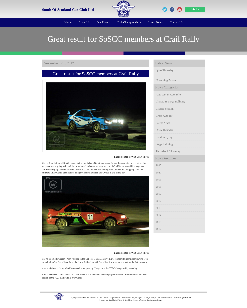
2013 (158, 222)
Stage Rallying (164, 144)
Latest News (155, 22)
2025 (158, 165)
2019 (158, 179)
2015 (158, 208)
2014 (158, 215)
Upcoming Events (166, 80)
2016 (158, 200)
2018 (158, 186)
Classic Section (165, 108)
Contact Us (176, 22)
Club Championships (129, 22)
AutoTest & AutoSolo (168, 94)
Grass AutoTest (164, 115)
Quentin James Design (154, 300)
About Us (84, 22)
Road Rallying (164, 137)
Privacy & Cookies (139, 300)
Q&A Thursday (164, 70)
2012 (158, 229)
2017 (158, 193)
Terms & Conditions (125, 300)
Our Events (103, 22)
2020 (158, 172)
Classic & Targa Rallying (170, 101)
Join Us (194, 9)
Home (67, 22)
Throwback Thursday (168, 151)
